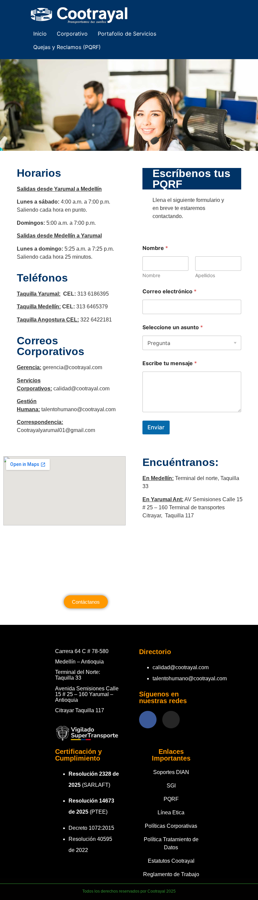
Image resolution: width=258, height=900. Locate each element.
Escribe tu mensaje (169, 363)
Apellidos (205, 275)
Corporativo (72, 33)
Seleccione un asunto (172, 327)
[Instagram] (171, 719)
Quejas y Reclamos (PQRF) (67, 47)
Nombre (151, 275)
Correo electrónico (169, 291)
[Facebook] (148, 719)
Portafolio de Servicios (127, 33)
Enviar (156, 427)
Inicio (40, 33)
